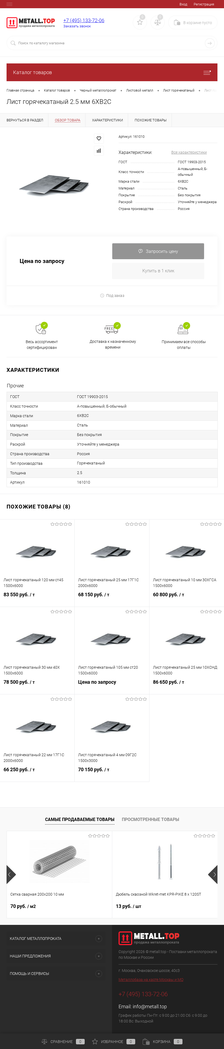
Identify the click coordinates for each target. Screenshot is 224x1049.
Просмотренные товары (150, 819)
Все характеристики (189, 152)
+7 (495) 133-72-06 (83, 20)
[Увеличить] (56, 181)
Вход (183, 4)
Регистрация (204, 4)
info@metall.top (150, 1006)
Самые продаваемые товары (79, 819)
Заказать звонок (77, 26)
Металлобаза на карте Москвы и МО (151, 979)
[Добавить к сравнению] (99, 151)
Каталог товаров (32, 72)
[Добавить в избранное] (99, 139)
